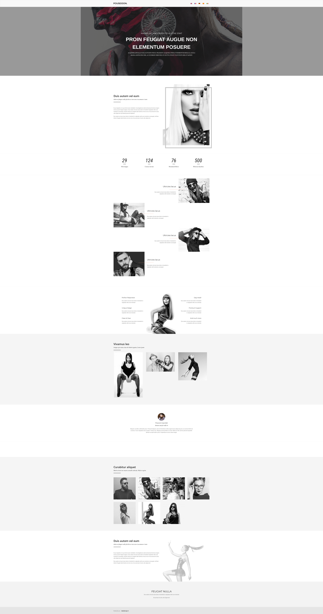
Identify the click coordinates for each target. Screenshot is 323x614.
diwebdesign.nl (125, 611)
